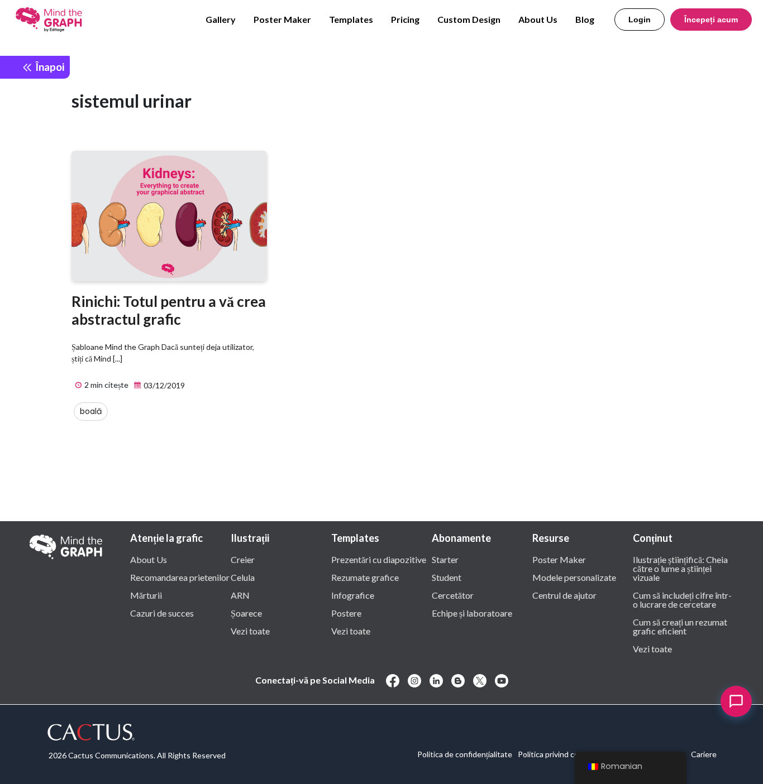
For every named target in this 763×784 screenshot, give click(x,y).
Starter (445, 559)
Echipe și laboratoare (472, 613)
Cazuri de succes (162, 613)
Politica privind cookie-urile (564, 754)
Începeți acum (711, 19)
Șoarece (246, 613)
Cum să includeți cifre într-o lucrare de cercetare (682, 599)
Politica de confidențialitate (464, 754)
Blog (584, 19)
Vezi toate (250, 631)
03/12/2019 (163, 385)
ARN (240, 595)
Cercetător (453, 595)
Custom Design (468, 19)
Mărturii (146, 595)
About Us (537, 19)
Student (446, 577)
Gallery (221, 19)
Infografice (352, 595)
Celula (243, 577)
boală (91, 411)
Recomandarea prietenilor (180, 577)
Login (639, 19)
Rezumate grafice (365, 577)
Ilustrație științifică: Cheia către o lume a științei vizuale (680, 568)
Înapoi (48, 66)
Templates (351, 19)
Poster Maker (282, 19)
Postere (346, 613)
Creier (243, 559)
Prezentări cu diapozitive (378, 559)
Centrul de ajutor (564, 595)
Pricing (405, 19)
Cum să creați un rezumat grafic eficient (680, 626)
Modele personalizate (574, 577)
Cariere (704, 754)
